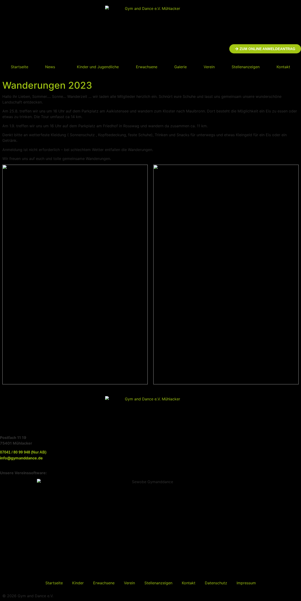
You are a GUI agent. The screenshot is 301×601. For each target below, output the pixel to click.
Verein (209, 66)
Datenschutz (216, 583)
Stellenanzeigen (246, 66)
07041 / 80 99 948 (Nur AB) (23, 452)
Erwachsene (146, 66)
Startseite (19, 66)
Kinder (78, 583)
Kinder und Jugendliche (98, 66)
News (50, 66)
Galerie (180, 66)
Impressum (246, 583)
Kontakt (283, 66)
